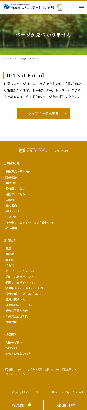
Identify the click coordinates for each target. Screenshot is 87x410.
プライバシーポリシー (15, 374)
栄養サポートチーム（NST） (24, 294)
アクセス (20, 369)
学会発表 (11, 217)
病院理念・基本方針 (18, 171)
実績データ (12, 211)
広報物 (9, 200)
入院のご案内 (13, 342)
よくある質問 (35, 369)
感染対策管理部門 (16, 311)
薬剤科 (9, 260)
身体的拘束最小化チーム (21, 305)
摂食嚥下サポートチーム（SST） (26, 288)
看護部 (9, 254)
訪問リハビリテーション (21, 277)
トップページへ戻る (43, 113)
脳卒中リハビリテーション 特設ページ (29, 222)
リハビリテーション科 (19, 271)
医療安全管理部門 (16, 316)
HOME (7, 58)
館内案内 (11, 205)
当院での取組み (15, 194)
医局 (8, 248)
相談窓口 (11, 348)
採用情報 (8, 369)
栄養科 (9, 265)
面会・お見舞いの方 (18, 354)
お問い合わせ (52, 369)
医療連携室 (12, 322)
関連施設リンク (70, 369)
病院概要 (11, 183)
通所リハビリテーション (21, 282)
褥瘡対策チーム (15, 299)
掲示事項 (11, 228)
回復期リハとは (15, 188)
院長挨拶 (11, 177)
